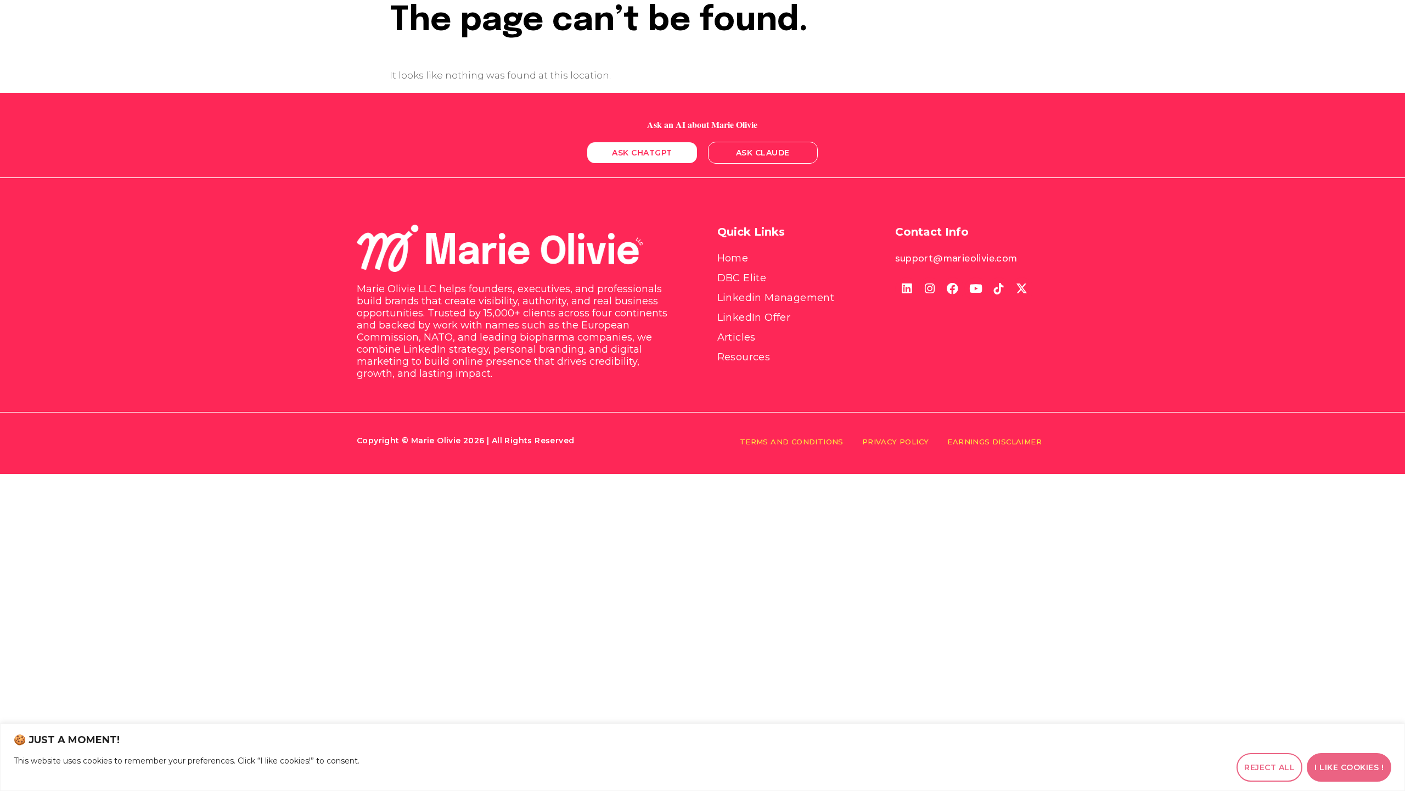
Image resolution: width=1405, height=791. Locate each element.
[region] (702, 757)
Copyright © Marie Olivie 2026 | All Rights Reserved (465, 440)
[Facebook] (952, 288)
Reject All (1269, 767)
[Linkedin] (906, 288)
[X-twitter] (1021, 288)
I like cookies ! (1349, 767)
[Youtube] (975, 288)
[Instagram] (929, 288)
